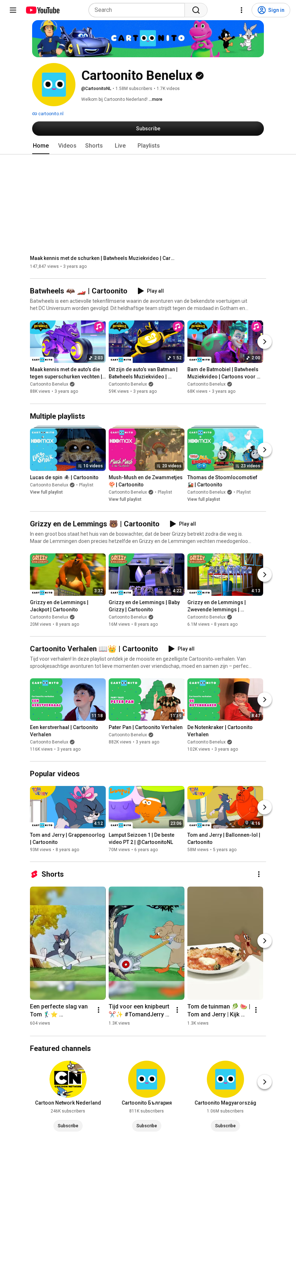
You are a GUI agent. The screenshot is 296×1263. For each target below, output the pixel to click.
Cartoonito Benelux (49, 384)
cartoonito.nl (50, 113)
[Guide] (13, 10)
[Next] (264, 342)
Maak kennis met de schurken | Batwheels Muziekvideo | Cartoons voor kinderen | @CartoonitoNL (102, 258)
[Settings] (241, 10)
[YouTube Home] (42, 10)
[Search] (196, 10)
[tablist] (148, 145)
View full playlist (46, 492)
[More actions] (259, 874)
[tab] (40, 145)
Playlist (86, 484)
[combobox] (139, 10)
